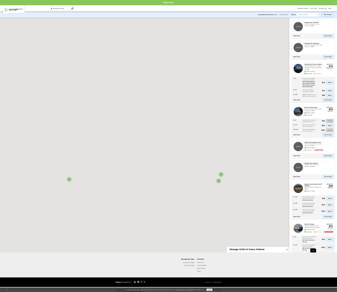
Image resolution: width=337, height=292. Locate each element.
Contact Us (200, 262)
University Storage (188, 262)
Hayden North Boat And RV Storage (313, 184)
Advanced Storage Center (312, 142)
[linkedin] (134, 282)
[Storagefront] (13, 10)
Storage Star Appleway (311, 43)
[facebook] (141, 282)
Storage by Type (187, 259)
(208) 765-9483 (310, 71)
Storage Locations (303, 8)
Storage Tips (323, 8)
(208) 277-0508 (310, 191)
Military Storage (189, 265)
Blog (329, 8)
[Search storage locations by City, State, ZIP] (72, 8)
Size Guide (313, 8)
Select (330, 82)
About (199, 271)
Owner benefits (201, 265)
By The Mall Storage (310, 107)
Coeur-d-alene (283, 14)
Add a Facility (201, 268)
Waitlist (329, 121)
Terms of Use (189, 289)
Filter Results (327, 14)
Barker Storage (309, 224)
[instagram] (138, 282)
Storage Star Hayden (311, 163)
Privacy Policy (180, 289)
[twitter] (144, 282)
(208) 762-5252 (310, 147)
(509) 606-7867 (310, 229)
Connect (200, 259)
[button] (213, 181)
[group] (309, 74)
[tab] (258, 250)
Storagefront (123, 282)
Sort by (293, 14)
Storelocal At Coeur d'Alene (313, 64)
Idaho (275, 14)
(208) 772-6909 (310, 112)
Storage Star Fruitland (311, 22)
